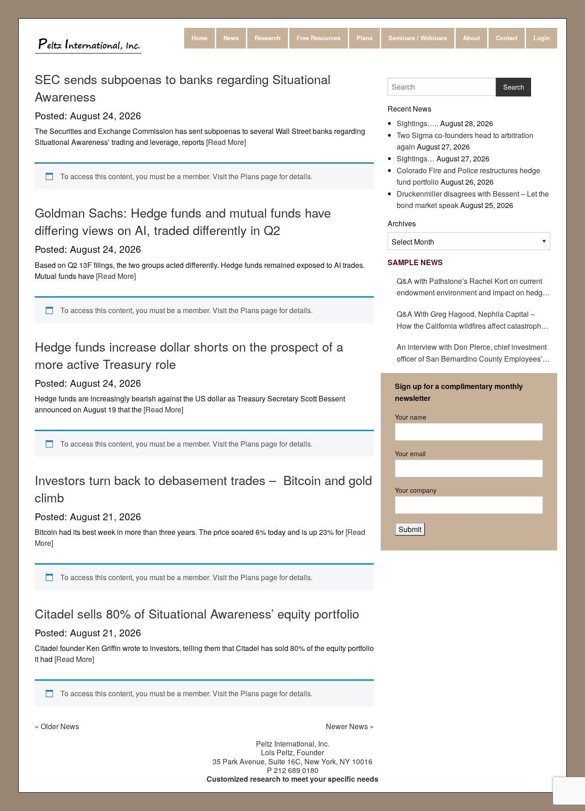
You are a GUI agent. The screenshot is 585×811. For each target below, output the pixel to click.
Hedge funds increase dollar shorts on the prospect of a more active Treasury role (189, 355)
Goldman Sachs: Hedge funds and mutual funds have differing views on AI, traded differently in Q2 (183, 221)
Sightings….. (417, 123)
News (231, 38)
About (471, 38)
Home (199, 38)
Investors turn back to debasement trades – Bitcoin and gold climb (203, 488)
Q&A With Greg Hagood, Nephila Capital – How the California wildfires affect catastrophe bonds (471, 320)
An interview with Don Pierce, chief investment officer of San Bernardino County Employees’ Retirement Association (472, 352)
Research (268, 38)
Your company (415, 490)
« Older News (57, 726)
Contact (506, 38)
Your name (410, 417)
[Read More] (225, 142)
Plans (364, 38)
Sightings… (416, 158)
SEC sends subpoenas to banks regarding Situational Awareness (182, 87)
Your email (410, 453)
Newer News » (350, 726)
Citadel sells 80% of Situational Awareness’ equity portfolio (197, 613)
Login (541, 38)
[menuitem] (200, 38)
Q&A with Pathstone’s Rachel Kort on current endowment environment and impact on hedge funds (472, 287)
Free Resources (318, 38)
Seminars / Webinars (417, 38)
